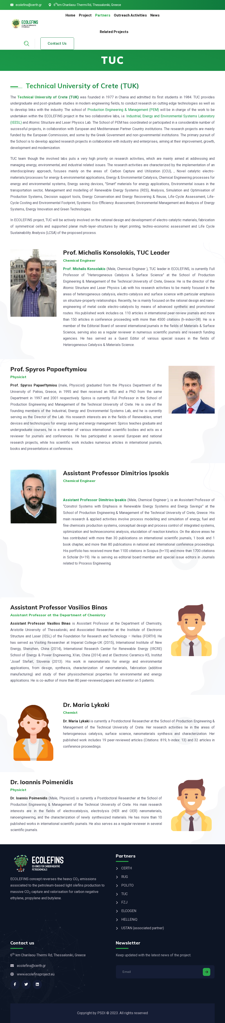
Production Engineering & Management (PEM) (123, 110)
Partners (102, 15)
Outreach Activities (130, 15)
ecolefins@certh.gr (29, 5)
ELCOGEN (128, 911)
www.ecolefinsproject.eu (35, 974)
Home (70, 15)
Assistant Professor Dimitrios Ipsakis (94, 500)
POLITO (127, 885)
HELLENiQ (129, 919)
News (155, 15)
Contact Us (57, 43)
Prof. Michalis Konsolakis (84, 269)
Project (85, 15)
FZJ (124, 902)
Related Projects (114, 32)
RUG (124, 877)
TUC (124, 894)
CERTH (126, 868)
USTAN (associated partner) (142, 928)
